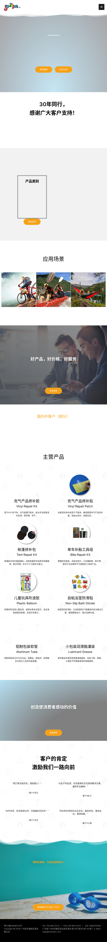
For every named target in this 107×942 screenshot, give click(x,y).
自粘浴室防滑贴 (80, 598)
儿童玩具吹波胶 (27, 598)
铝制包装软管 (27, 646)
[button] (4, 289)
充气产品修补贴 (80, 501)
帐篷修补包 (27, 549)
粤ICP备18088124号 (13, 926)
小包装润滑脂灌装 (80, 646)
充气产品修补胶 (27, 501)
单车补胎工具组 (80, 549)
